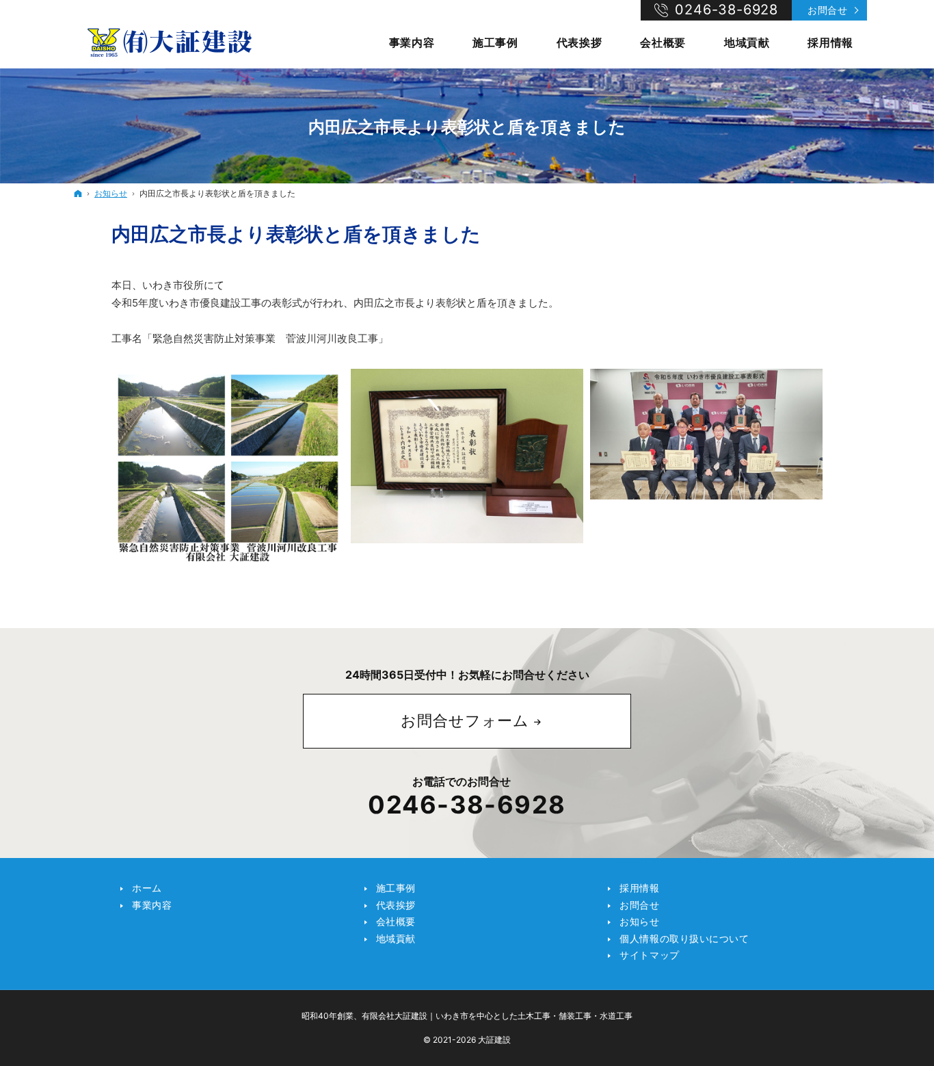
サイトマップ (649, 955)
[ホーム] (78, 193)
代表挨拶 (396, 905)
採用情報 (639, 888)
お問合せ (827, 10)
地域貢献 (396, 938)
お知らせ (639, 921)
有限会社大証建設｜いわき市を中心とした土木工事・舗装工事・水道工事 (497, 1016)
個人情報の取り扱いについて (684, 938)
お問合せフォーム (465, 720)
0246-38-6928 (466, 804)
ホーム (147, 888)
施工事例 (396, 888)
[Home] (170, 41)
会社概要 (396, 921)
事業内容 (152, 905)
